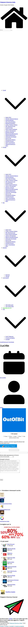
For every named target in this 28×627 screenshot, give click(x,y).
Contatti (7, 339)
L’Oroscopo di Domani (13, 580)
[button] (15, 116)
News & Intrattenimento (11, 134)
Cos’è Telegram (9, 336)
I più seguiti (6, 278)
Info (4, 309)
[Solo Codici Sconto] (5, 574)
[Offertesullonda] (5, 551)
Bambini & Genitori (10, 123)
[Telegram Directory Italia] (14, 28)
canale (10, 618)
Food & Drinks (9, 128)
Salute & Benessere (10, 135)
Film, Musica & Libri (10, 126)
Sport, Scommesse (10, 143)
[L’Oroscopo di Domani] (5, 583)
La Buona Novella (11, 566)
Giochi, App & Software (11, 129)
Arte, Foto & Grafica (10, 122)
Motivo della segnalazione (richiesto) (9, 455)
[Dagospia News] (5, 587)
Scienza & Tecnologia (10, 137)
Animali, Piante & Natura (11, 119)
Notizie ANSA (10, 562)
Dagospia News (11, 584)
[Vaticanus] (5, 556)
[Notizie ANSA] (5, 565)
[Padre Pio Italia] (5, 560)
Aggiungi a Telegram (9, 446)
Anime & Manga (9, 120)
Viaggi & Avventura (10, 144)
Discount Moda (11, 575)
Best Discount (10, 544)
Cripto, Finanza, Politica (11, 125)
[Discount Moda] (5, 578)
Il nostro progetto (10, 338)
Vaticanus (9, 553)
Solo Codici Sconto (12, 571)
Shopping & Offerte (10, 140)
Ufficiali (7, 276)
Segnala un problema (14, 450)
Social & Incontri (9, 141)
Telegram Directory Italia (7, 2)
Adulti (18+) (8, 117)
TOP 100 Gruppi (9, 306)
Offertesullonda (11, 548)
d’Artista (7, 275)
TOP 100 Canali (9, 305)
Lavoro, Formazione (10, 131)
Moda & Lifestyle (9, 132)
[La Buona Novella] (5, 569)
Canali (1, 342)
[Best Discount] (5, 547)
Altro (6, 146)
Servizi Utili (8, 138)
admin (1, 407)
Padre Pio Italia (11, 557)
